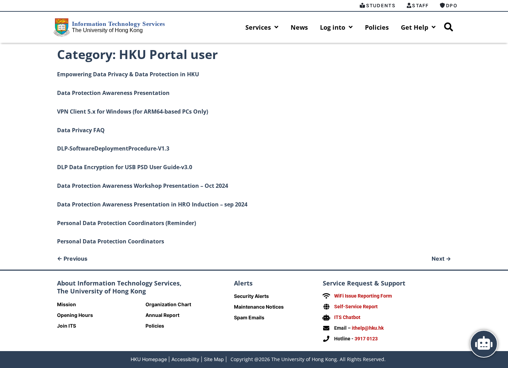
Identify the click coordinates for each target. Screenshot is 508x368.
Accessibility (185, 359)
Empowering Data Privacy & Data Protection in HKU (128, 74)
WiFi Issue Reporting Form (363, 296)
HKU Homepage (149, 359)
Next (441, 258)
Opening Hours (75, 315)
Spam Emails (249, 317)
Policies (377, 27)
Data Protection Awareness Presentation (113, 93)
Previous (72, 258)
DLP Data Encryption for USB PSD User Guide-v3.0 (124, 167)
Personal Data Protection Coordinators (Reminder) (126, 223)
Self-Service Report (356, 306)
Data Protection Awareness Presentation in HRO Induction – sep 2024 (152, 204)
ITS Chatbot (347, 317)
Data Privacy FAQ (81, 130)
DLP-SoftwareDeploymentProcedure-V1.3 (113, 148)
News (299, 27)
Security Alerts (251, 296)
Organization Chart (168, 304)
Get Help (414, 27)
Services (258, 27)
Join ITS (66, 326)
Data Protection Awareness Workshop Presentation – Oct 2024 (142, 186)
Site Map (214, 359)
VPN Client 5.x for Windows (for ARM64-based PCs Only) (132, 111)
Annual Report (162, 315)
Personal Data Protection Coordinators (110, 241)
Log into (332, 27)
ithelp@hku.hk (368, 328)
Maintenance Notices (259, 307)
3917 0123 (366, 338)
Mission (66, 304)
